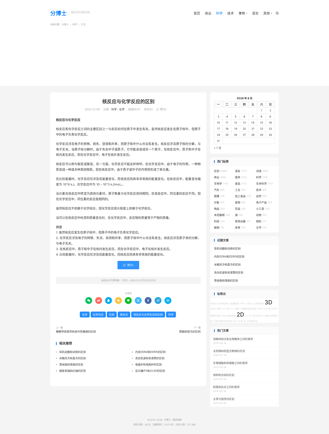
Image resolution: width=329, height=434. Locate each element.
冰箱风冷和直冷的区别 (72, 358)
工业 (240, 189)
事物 (242, 13)
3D (268, 302)
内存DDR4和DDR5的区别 (150, 351)
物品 (219, 208)
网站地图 (177, 419)
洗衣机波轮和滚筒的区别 (149, 358)
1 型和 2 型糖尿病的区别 (245, 309)
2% (249, 316)
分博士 (58, 13)
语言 (255, 13)
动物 (261, 215)
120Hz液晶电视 (228, 316)
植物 (219, 227)
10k (235, 321)
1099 (259, 309)
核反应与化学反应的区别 (128, 101)
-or (223, 309)
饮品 (240, 208)
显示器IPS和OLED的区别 (150, 370)
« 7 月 (217, 147)
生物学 (221, 183)
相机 (261, 221)
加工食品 (243, 196)
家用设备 (243, 221)
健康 (219, 196)
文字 (261, 227)
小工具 (263, 208)
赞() (161, 109)
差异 (241, 177)
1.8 (231, 309)
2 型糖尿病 (234, 303)
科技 (219, 221)
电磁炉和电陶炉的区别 (148, 364)
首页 (197, 13)
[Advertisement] (164, 55)
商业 (208, 13)
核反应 (124, 314)
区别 (111, 314)
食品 (241, 183)
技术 (230, 13)
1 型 (227, 309)
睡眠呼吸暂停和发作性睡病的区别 (76, 331)
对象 (219, 202)
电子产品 (264, 202)
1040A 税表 (215, 309)
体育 (240, 227)
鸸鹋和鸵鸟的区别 (190, 331)
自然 (261, 196)
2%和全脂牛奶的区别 (223, 321)
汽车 (219, 189)
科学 (219, 13)
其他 (266, 13)
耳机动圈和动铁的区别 (72, 351)
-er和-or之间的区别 (255, 303)
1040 (242, 303)
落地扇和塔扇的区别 (71, 364)
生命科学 (264, 183)
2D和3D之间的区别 (219, 303)
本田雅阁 (222, 215)
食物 (240, 202)
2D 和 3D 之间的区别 (247, 321)
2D (240, 314)
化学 (122, 109)
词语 (262, 171)
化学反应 (98, 314)
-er (246, 316)
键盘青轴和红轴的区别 (72, 370)
